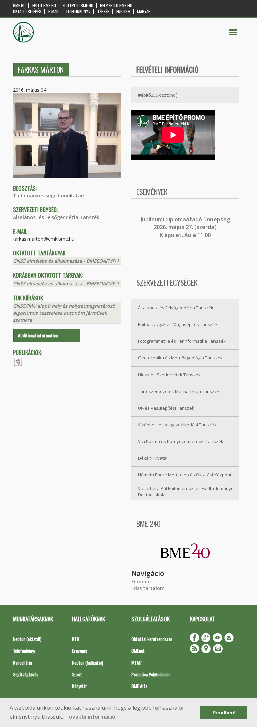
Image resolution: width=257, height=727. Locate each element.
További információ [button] (90, 716)
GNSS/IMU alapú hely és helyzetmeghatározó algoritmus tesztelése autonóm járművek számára (64, 313)
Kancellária (22, 662)
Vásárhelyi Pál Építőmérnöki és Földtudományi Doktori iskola (185, 491)
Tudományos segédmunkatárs (49, 195)
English (123, 11)
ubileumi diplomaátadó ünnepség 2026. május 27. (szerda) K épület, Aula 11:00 (186, 227)
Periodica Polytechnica (150, 674)
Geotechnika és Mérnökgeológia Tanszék (180, 358)
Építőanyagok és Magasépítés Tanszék (178, 324)
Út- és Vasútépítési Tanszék (166, 408)
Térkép (103, 11)
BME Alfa (139, 685)
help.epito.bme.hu (116, 5)
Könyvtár (79, 685)
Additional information (38, 335)
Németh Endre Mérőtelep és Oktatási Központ (184, 475)
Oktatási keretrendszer (151, 638)
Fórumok (141, 581)
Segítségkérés (25, 674)
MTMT (136, 662)
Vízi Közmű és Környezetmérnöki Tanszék (180, 441)
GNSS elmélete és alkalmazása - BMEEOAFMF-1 (66, 261)
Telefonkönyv (78, 11)
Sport (77, 674)
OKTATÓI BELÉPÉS (27, 11)
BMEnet (138, 650)
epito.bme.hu (44, 5)
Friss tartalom (148, 588)
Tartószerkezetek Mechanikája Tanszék (179, 391)
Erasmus (79, 650)
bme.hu (19, 5)
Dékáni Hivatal (152, 458)
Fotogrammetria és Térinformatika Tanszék (182, 341)
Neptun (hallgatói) (87, 662)
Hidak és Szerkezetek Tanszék (169, 375)
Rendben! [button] (224, 712)
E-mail (53, 11)
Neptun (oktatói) (27, 638)
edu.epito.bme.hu (78, 5)
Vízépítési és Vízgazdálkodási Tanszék (177, 425)
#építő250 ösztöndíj (158, 95)
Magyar (144, 11)
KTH (75, 638)
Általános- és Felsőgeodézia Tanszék (56, 217)
